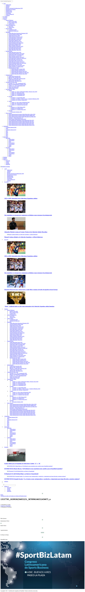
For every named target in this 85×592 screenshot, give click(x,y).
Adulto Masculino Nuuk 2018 (14, 52)
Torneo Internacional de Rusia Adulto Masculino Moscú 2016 (21, 125)
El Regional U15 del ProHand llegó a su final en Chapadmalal (21, 473)
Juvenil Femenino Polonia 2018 (15, 34)
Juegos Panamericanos (10, 25)
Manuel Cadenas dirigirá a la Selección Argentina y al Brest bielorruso (23, 237)
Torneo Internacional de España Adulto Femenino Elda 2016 (21, 122)
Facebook (8, 160)
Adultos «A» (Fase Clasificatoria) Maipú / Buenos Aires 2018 (24, 91)
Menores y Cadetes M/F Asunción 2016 (16, 78)
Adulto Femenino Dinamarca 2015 (15, 46)
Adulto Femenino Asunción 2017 (18, 70)
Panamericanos (9, 51)
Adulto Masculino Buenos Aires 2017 (19, 71)
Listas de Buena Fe (10, 14)
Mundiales (8, 32)
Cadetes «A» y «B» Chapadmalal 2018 (16, 85)
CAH (4, 3)
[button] (3, 482)
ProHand (5, 157)
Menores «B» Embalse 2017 (17, 108)
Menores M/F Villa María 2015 (15, 81)
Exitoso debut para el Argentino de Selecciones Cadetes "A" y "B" (22, 463)
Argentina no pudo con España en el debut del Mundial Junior (14, 496)
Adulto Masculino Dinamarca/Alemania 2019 (18, 33)
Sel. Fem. (5, 17)
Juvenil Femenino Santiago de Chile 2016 (17, 63)
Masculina (8, 138)
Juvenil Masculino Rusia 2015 (14, 47)
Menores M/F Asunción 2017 (14, 77)
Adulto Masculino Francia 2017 (15, 41)
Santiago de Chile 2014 (13, 30)
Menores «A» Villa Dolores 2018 (18, 107)
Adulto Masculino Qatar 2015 (14, 50)
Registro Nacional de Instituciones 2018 (14, 8)
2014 (7, 134)
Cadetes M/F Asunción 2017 (14, 76)
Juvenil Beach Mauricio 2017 (14, 40)
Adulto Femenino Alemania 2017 (15, 36)
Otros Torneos (9, 113)
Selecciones (5, 136)
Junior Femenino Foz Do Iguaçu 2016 (16, 65)
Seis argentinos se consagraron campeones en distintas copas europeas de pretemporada (28, 215)
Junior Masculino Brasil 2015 (14, 48)
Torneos (5, 19)
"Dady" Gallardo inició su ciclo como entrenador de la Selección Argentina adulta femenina (29, 306)
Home (2, 494)
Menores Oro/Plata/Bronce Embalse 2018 (17, 84)
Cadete (9, 145)
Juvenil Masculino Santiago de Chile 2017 (17, 58)
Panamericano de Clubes (13, 67)
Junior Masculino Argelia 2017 (14, 39)
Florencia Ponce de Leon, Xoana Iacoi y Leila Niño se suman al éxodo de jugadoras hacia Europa (31, 289)
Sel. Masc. (5, 16)
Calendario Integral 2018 (11, 127)
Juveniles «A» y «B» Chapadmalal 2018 (17, 83)
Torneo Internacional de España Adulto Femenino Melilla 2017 (21, 115)
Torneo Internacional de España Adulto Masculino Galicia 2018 (21, 114)
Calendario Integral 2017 (11, 129)
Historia (7, 7)
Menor (9, 146)
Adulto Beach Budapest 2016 (14, 44)
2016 (7, 132)
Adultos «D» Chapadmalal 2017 (18, 95)
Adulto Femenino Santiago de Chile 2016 (20, 72)
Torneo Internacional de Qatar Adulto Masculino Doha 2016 (21, 123)
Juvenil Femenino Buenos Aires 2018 (16, 53)
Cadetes (10, 101)
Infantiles (10, 110)
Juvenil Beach (11, 144)
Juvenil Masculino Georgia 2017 (15, 38)
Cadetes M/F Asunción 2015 (14, 79)
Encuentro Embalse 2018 (16, 111)
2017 (7, 131)
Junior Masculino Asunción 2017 (15, 59)
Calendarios (5, 126)
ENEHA (5, 158)
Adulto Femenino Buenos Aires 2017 (16, 57)
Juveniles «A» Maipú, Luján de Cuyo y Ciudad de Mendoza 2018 (25, 98)
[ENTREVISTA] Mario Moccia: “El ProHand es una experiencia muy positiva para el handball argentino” (33, 468)
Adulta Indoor (11, 139)
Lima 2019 (10, 26)
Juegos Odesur (9, 28)
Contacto (8, 15)
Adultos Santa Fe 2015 (13, 88)
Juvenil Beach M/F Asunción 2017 (15, 60)
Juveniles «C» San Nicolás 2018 (18, 97)
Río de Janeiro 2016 (12, 22)
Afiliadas (8, 5)
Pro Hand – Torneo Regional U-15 (15, 117)
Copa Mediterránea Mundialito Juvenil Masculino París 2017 (21, 120)
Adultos (10, 90)
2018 (7, 128)
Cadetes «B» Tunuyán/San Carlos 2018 (19, 103)
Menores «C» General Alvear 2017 (18, 109)
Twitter (7, 162)
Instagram (8, 164)
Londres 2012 (11, 23)
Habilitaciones (9, 10)
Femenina (8, 147)
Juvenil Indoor (11, 142)
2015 (7, 133)
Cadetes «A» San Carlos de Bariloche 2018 (20, 102)
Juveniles (10, 96)
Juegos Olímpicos (9, 20)
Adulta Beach (11, 140)
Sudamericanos (9, 75)
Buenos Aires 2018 (12, 21)
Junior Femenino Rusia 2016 (14, 45)
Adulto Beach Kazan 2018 (14, 35)
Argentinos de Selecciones (11, 82)
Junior (9, 141)
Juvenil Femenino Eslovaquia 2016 (15, 42)
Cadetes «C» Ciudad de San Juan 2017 (19, 104)
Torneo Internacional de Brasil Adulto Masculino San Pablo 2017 (22, 116)
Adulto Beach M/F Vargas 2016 (15, 64)
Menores (10, 106)
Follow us (5, 159)
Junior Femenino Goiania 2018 (15, 56)
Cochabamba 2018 (12, 29)
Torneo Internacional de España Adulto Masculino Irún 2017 (21, 121)
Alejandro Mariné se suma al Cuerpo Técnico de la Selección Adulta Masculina (25, 232)
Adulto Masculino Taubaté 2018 (18, 69)
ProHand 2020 (9, 11)
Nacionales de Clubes (10, 89)
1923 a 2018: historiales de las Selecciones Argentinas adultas (20, 198)
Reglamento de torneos (10, 9)
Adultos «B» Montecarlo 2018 (17, 92)
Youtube (7, 163)
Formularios (8, 13)
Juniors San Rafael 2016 (13, 86)
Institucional (8, 4)
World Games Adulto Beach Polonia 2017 (17, 119)
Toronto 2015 (11, 27)
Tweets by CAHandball (5, 505)
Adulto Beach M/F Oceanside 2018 (15, 54)
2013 (7, 135)
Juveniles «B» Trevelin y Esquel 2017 (19, 100)
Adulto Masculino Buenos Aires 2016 (16, 61)
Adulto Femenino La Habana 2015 (15, 66)
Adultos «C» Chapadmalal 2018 (18, 94)
